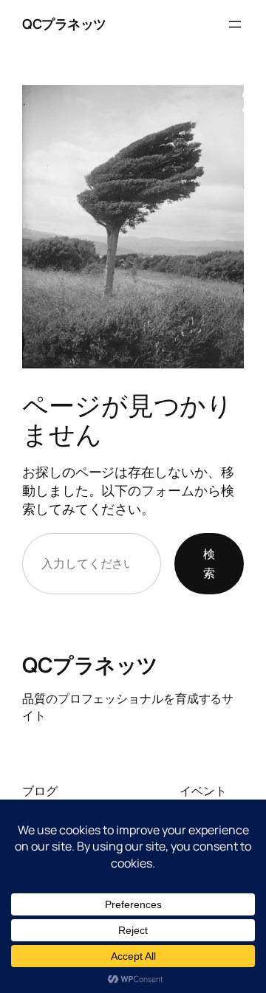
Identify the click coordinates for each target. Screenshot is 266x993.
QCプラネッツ (64, 23)
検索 (209, 563)
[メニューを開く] (235, 24)
